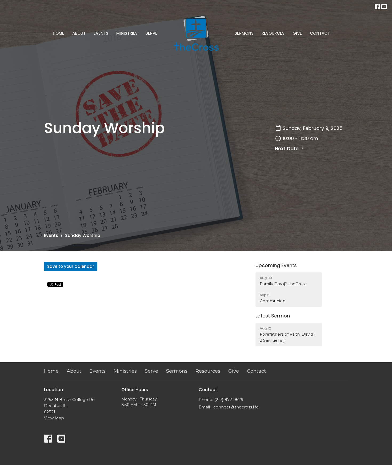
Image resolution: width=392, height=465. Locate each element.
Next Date (287, 148)
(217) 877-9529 (228, 399)
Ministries (127, 33)
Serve (151, 33)
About (79, 33)
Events (101, 33)
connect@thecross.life (236, 407)
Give (297, 33)
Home (58, 33)
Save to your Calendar (70, 266)
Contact (320, 33)
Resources (273, 33)
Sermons (244, 33)
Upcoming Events (276, 265)
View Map (54, 417)
